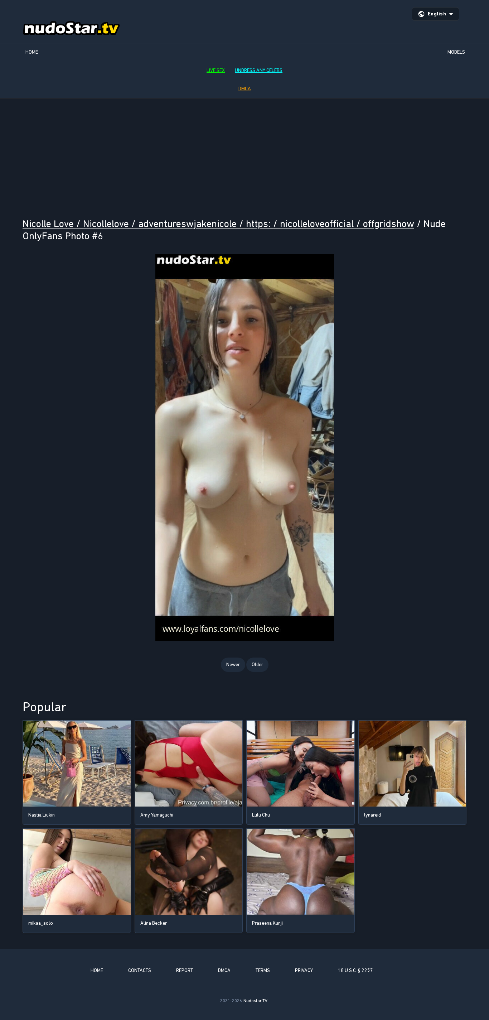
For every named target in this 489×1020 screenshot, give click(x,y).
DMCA (244, 89)
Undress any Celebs (258, 70)
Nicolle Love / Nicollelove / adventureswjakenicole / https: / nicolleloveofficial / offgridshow (218, 224)
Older (257, 664)
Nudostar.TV (255, 1000)
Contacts (139, 970)
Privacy (304, 970)
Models (456, 52)
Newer (233, 664)
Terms (263, 970)
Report (184, 970)
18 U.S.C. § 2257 (355, 970)
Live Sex (216, 70)
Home (31, 52)
